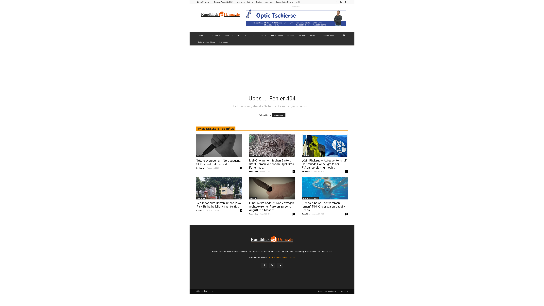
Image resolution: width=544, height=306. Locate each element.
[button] (344, 35)
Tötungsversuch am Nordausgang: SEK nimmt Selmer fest (218, 162)
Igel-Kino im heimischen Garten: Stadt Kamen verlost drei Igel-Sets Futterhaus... (271, 164)
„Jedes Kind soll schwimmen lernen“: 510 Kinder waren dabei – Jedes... (324, 206)
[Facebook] (336, 2)
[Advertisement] (272, 67)
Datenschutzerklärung (284, 2)
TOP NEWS (201, 198)
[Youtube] (345, 2)
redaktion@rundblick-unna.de (282, 257)
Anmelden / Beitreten (245, 2)
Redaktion (200, 168)
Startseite (202, 35)
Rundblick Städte (327, 35)
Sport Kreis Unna (276, 35)
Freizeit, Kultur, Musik (258, 35)
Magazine (313, 35)
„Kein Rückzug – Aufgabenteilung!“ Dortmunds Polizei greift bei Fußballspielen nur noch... (324, 164)
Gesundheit (241, 35)
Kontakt (259, 2)
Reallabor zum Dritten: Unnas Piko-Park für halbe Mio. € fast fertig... (219, 204)
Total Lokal (214, 35)
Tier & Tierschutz (256, 156)
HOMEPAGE (278, 115)
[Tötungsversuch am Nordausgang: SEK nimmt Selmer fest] (219, 145)
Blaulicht (227, 35)
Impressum (269, 2)
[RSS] (341, 2)
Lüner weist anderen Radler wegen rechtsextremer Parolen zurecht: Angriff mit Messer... (271, 206)
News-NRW (302, 35)
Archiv (298, 2)
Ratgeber (290, 35)
